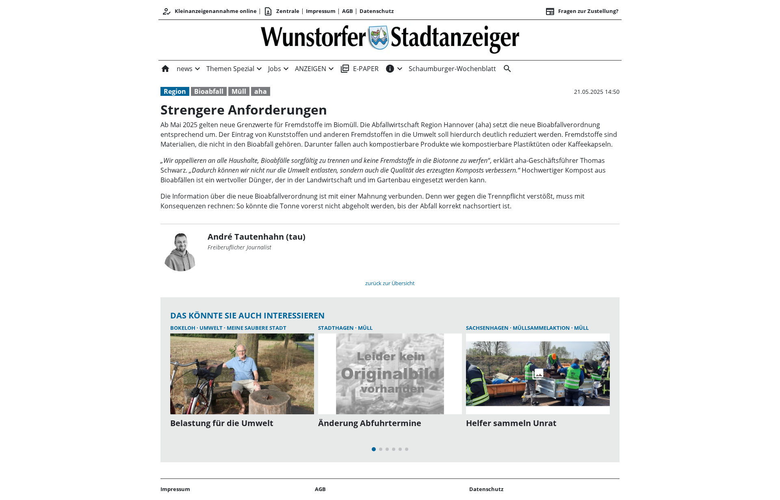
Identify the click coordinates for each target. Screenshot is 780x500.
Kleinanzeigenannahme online (209, 11)
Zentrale (281, 11)
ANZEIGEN (310, 68)
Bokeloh (183, 327)
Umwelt (211, 327)
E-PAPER (359, 69)
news (185, 68)
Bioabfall (208, 91)
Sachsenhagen (488, 327)
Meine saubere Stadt (256, 327)
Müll (239, 91)
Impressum (321, 11)
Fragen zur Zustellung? (581, 11)
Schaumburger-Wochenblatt (452, 68)
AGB (347, 11)
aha (260, 91)
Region (175, 91)
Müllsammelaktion (542, 327)
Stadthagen (336, 327)
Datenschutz (377, 11)
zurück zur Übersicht (390, 283)
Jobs (274, 68)
